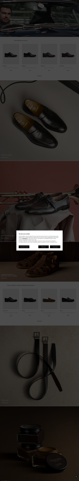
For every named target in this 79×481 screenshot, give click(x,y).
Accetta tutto (55, 246)
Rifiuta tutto (43, 246)
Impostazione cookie (24, 246)
